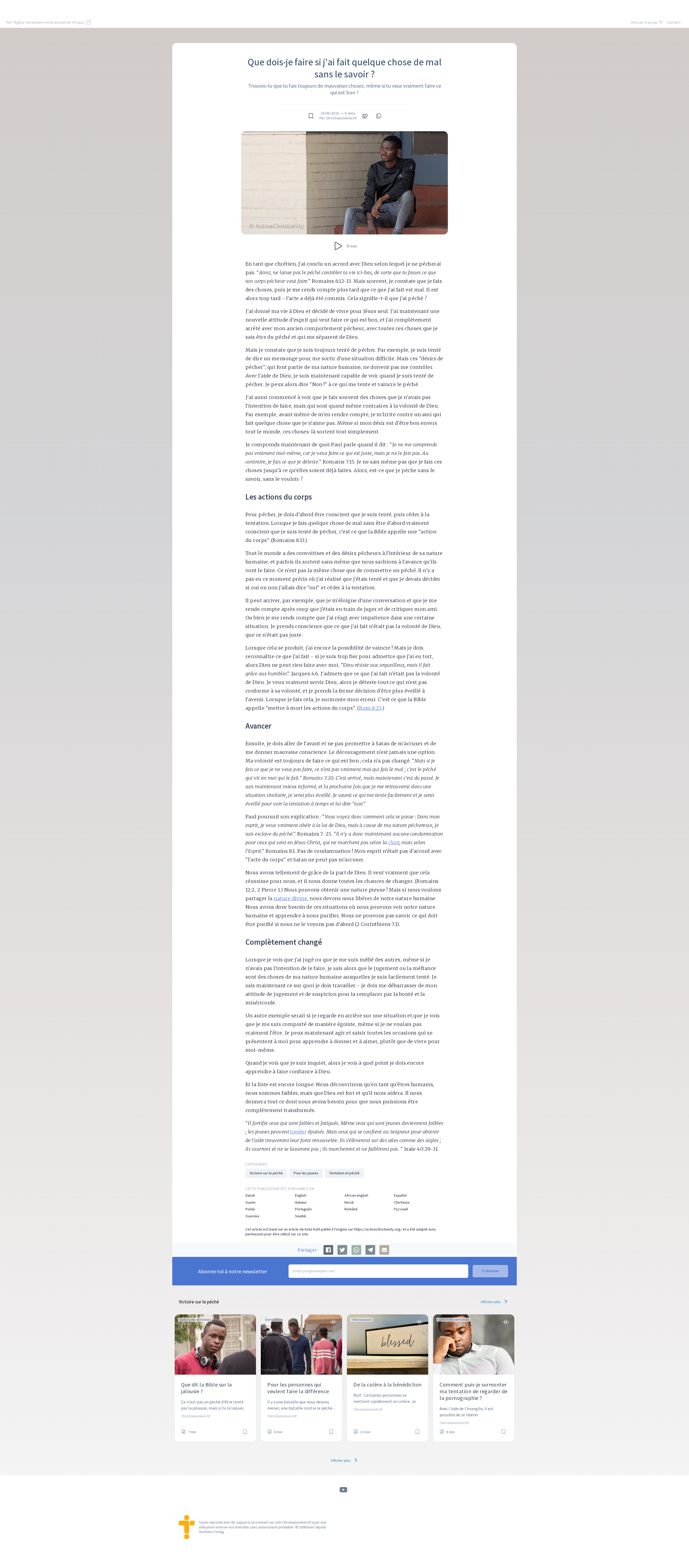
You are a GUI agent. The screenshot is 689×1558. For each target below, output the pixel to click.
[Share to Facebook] (328, 1250)
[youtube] (343, 1490)
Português (303, 1209)
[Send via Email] (384, 1250)
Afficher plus (491, 1301)
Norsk (349, 1202)
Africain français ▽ (647, 22)
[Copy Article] (378, 116)
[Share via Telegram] (370, 1250)
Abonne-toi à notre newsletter (232, 1271)
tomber (298, 1132)
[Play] (338, 246)
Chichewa (401, 1202)
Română (350, 1209)
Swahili (300, 1216)
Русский (401, 1209)
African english (356, 1195)
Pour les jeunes (306, 1173)
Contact (673, 22)
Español (400, 1195)
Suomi (250, 1202)
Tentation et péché (344, 1173)
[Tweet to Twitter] (342, 1250)
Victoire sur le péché (266, 1173)
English (300, 1195)
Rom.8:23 (370, 708)
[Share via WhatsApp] (356, 1250)
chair (393, 842)
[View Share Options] (365, 116)
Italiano (301, 1202)
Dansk (250, 1195)
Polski (250, 1209)
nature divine (290, 898)
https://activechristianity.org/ (378, 1229)
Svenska (252, 1216)
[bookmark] (311, 116)
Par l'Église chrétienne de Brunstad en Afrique (45, 22)
